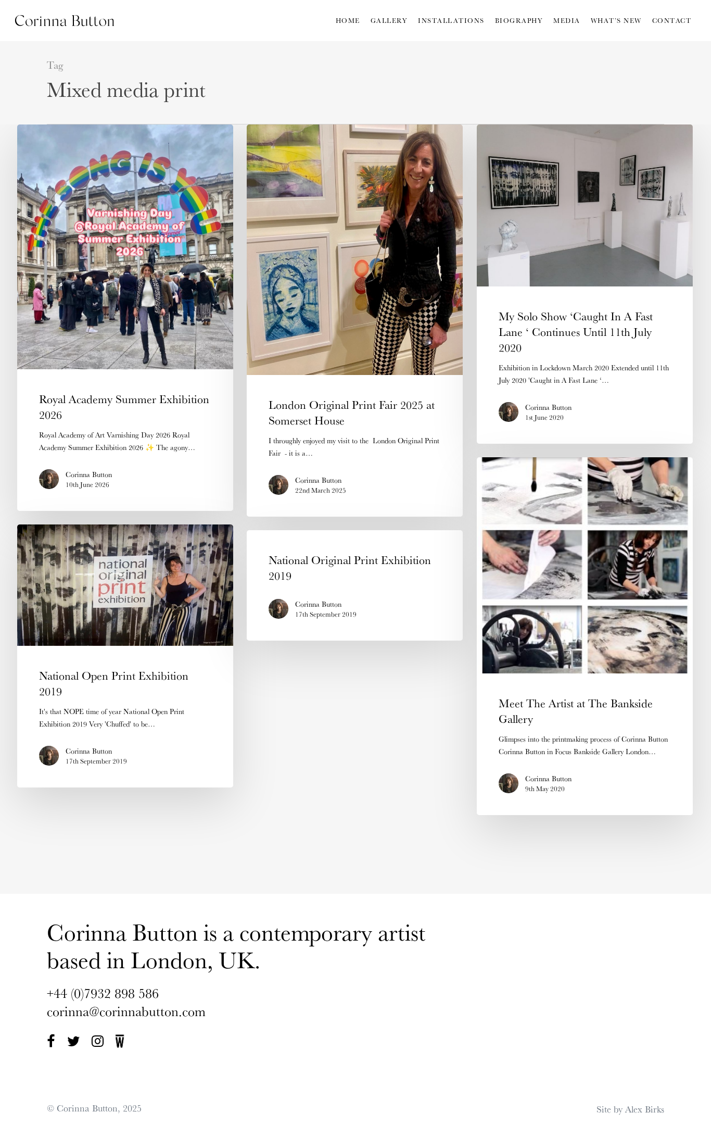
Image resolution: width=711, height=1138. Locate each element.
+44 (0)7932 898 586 (103, 993)
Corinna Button (89, 474)
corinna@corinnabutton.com (126, 1011)
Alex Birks (644, 1109)
